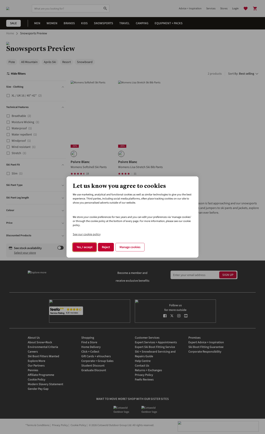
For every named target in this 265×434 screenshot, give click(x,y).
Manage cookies (130, 247)
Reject (106, 247)
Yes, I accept (85, 247)
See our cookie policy (86, 234)
